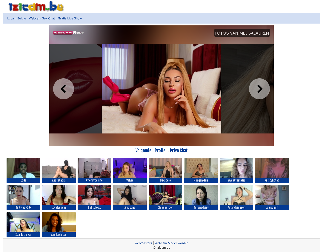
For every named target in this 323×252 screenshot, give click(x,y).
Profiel (161, 150)
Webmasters (143, 243)
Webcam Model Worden (171, 243)
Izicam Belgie (16, 18)
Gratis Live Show (70, 18)
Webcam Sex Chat (42, 18)
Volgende (143, 150)
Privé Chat (179, 150)
